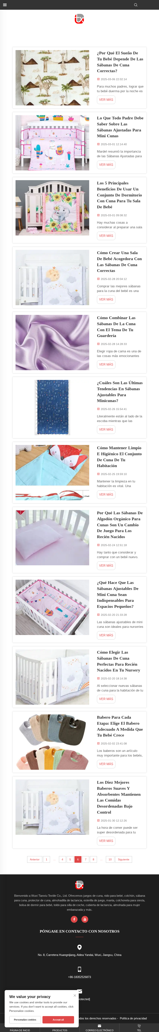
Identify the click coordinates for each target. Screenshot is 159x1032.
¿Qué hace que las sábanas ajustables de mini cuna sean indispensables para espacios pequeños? (117, 594)
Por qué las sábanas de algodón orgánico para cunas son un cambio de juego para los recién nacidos (120, 524)
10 (110, 859)
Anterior (35, 859)
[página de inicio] (79, 18)
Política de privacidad (133, 1018)
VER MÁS (106, 99)
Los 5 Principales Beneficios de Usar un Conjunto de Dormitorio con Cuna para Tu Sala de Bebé (119, 195)
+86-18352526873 (79, 977)
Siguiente (123, 859)
